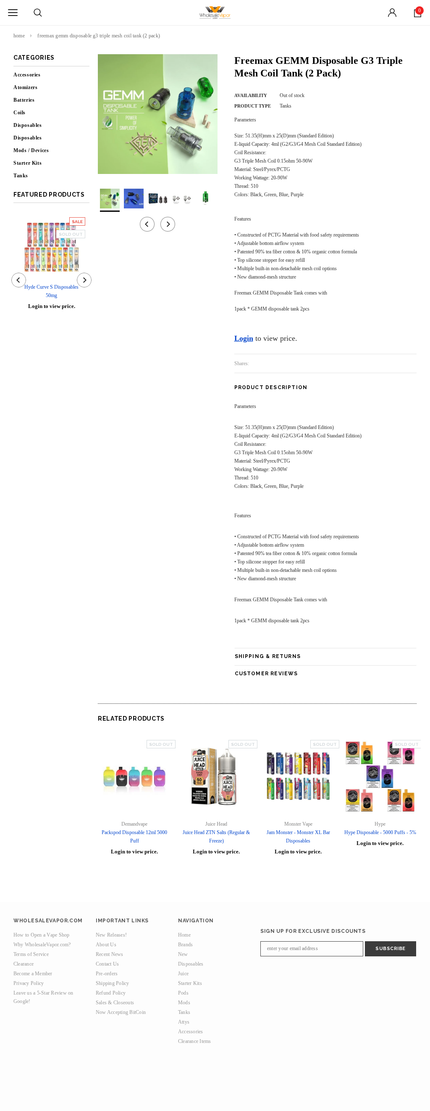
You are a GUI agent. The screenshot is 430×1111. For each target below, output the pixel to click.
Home (19, 36)
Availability (250, 95)
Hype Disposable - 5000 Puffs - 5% (380, 832)
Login (243, 338)
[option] (158, 114)
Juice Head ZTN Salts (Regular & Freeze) (216, 836)
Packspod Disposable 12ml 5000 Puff (134, 836)
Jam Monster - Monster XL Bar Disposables (298, 836)
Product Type (252, 105)
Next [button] (167, 224)
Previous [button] (147, 224)
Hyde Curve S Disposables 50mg (51, 291)
